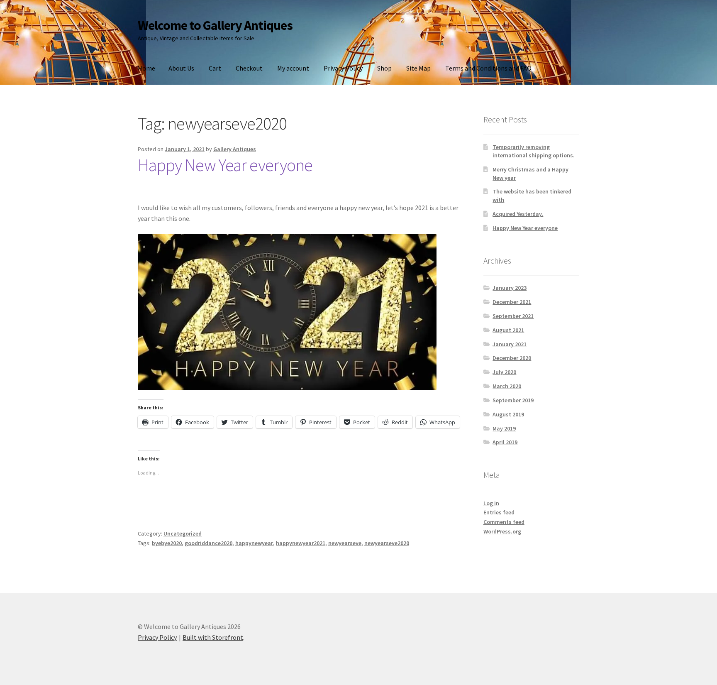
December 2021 (512, 302)
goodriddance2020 (208, 543)
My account (293, 68)
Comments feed (503, 522)
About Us (181, 68)
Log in (491, 503)
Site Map (418, 68)
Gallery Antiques (234, 149)
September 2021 (513, 316)
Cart (215, 68)
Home (146, 68)
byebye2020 (167, 543)
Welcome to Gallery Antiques (215, 25)
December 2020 (512, 358)
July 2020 (504, 372)
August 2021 (508, 330)
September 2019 (513, 400)
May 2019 (504, 428)
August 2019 (508, 414)
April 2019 (505, 442)
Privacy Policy (343, 68)
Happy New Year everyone (225, 165)
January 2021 (510, 344)
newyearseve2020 (386, 543)
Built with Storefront (213, 637)
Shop (384, 68)
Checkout (249, 68)
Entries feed (499, 512)
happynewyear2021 (300, 543)
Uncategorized (182, 533)
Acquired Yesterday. (518, 214)
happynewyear (254, 543)
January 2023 (510, 287)
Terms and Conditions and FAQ (488, 68)
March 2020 (507, 386)
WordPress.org (502, 531)
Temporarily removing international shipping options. (534, 151)
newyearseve (344, 543)
